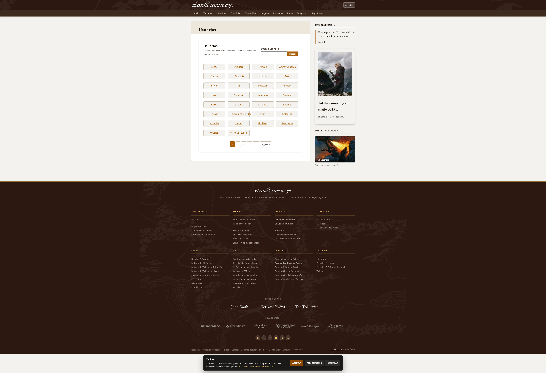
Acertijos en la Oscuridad (245, 278)
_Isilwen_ (214, 85)
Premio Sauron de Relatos (287, 278)
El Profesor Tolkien (242, 249)
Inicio (196, 13)
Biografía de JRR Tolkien (244, 238)
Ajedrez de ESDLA (241, 290)
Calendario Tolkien (242, 242)
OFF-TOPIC (196, 298)
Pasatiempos (239, 306)
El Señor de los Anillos (285, 253)
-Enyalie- (214, 114)
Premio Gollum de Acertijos (288, 286)
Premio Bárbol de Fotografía (288, 294)
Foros (290, 13)
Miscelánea (196, 302)
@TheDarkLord (238, 132)
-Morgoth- (287, 123)
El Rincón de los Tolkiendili (246, 261)
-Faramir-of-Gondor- (238, 114)
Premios (277, 13)
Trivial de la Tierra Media (245, 282)
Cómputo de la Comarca (203, 253)
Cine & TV (235, 13)
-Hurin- (238, 123)
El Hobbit (279, 249)
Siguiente (266, 144)
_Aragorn (238, 66)
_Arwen (263, 66)
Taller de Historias (242, 257)
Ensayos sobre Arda (242, 253)
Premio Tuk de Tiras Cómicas (289, 298)
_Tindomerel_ (263, 95)
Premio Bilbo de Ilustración (288, 290)
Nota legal (195, 368)
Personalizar (314, 363)
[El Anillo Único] (212, 5)
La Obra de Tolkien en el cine (205, 290)
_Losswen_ (263, 85)
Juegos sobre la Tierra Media (205, 294)
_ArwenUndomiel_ (287, 66)
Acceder (349, 5)
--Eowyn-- (214, 104)
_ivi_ (238, 85)
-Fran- (263, 114)
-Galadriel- (287, 114)
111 (256, 144)
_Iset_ (287, 76)
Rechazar (332, 363)
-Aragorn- (263, 104)
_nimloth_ (287, 85)
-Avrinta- (287, 104)
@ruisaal (214, 132)
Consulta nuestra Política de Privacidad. (255, 366)
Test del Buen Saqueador (245, 294)
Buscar (292, 54)
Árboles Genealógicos (201, 249)
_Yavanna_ (287, 95)
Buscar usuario (270, 49)
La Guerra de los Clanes (244, 298)
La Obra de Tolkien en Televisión (207, 286)
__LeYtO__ (214, 66)
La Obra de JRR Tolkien (202, 282)
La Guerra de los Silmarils (245, 286)
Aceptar (296, 363)
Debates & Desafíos (200, 278)
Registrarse (317, 13)
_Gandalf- (238, 76)
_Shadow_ (238, 95)
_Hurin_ (263, 76)
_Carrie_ (214, 76)
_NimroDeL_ (214, 95)
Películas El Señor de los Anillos (332, 286)
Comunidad (251, 13)
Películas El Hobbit (326, 282)
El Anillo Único (198, 306)
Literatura (221, 13)
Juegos (264, 13)
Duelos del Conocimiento (245, 302)
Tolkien (207, 13)
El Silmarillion (323, 238)
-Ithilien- (262, 123)
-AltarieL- (238, 104)
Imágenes (302, 13)
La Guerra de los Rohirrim (287, 257)
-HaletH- (214, 123)
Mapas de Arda (198, 245)
